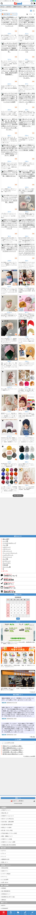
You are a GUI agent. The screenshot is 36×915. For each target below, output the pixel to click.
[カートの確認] (34, 3)
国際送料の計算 (5, 859)
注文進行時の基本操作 (7, 824)
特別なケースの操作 (6, 827)
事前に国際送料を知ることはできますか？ (13, 748)
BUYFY (3, 905)
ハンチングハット (8, 555)
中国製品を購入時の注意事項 (9, 845)
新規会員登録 (5, 868)
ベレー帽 (5, 545)
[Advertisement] (18, 516)
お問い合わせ (5, 882)
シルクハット (7, 547)
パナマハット (7, 549)
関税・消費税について (7, 836)
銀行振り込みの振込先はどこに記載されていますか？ (13, 754)
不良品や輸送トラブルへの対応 (9, 833)
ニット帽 (5, 541)
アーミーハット (7, 557)
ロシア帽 (5, 559)
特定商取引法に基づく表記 (8, 897)
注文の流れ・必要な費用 (8, 821)
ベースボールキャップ (9, 543)
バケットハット (7, 551)
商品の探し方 (5, 813)
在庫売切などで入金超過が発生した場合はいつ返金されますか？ (13, 750)
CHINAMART (5, 908)
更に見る (33, 736)
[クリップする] (3, 18)
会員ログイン (5, 870)
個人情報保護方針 (6, 891)
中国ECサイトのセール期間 (8, 842)
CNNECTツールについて (8, 816)
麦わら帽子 (6, 539)
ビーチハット (7, 561)
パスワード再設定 (6, 873)
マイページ (4, 876)
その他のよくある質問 (29, 756)
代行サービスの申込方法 (8, 818)
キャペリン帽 (7, 567)
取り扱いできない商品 (7, 830)
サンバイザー (7, 563)
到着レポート (5, 862)
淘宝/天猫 (6, 14)
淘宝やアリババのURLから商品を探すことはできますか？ (13, 746)
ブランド (4, 853)
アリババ (14, 14)
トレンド (4, 856)
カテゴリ (4, 850)
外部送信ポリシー (6, 894)
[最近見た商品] (32, 3)
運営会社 (4, 899)
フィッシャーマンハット (10, 553)
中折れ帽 (5, 565)
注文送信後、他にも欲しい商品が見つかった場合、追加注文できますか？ (13, 752)
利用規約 (4, 888)
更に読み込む (18, 495)
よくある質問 (5, 879)
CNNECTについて (6, 810)
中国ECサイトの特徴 (7, 839)
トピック (33, 691)
